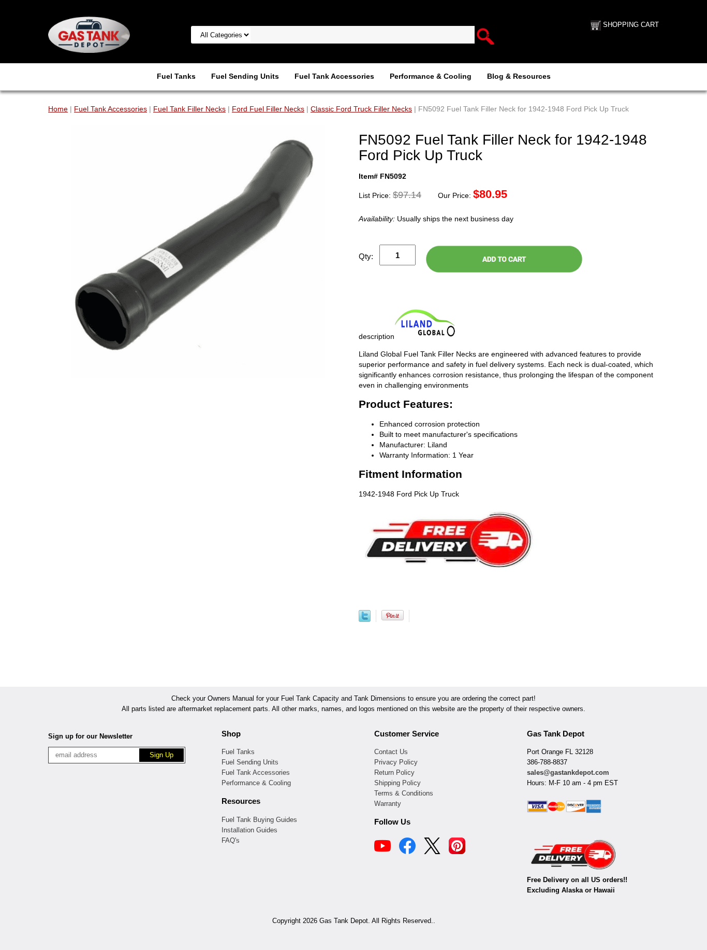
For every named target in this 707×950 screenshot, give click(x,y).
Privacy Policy (396, 762)
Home (58, 109)
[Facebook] (407, 847)
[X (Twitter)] (432, 847)
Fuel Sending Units (245, 76)
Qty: (366, 256)
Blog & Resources (519, 76)
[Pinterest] (457, 847)
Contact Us (391, 752)
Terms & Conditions (403, 793)
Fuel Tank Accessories (334, 76)
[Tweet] (365, 619)
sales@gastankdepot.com (568, 772)
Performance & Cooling (431, 76)
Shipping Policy (397, 783)
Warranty (387, 803)
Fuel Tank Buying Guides (259, 820)
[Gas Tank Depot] (89, 34)
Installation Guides (249, 830)
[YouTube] (382, 847)
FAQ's (231, 840)
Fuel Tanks (176, 76)
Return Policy (394, 772)
